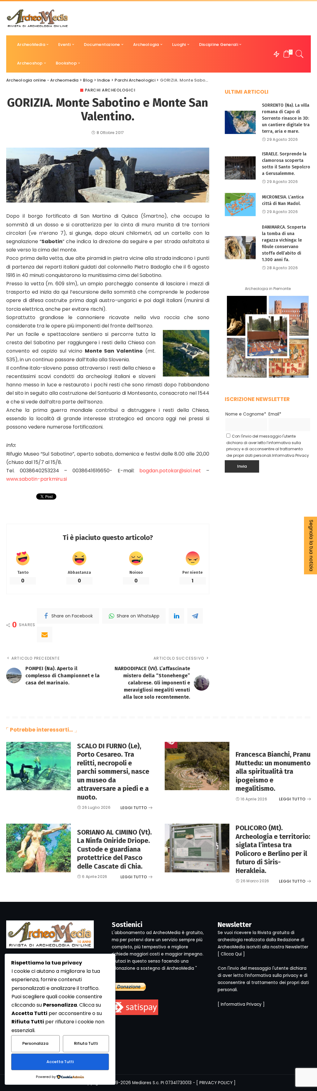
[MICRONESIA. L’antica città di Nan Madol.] (240, 204)
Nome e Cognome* (245, 414)
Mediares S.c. (145, 1083)
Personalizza (35, 1043)
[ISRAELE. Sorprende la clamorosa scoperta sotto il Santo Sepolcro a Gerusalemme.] (240, 168)
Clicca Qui (231, 954)
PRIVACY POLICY (215, 1083)
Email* (274, 414)
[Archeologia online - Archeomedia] (37, 18)
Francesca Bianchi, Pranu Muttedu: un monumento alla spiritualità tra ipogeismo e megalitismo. (273, 771)
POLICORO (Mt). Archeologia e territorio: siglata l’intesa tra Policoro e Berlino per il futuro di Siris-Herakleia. (273, 849)
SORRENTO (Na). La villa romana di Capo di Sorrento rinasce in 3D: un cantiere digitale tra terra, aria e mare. (286, 118)
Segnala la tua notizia (311, 545)
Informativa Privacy (290, 455)
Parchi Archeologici (110, 90)
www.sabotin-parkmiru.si (36, 479)
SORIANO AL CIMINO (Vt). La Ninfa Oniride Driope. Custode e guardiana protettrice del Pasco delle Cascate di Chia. (114, 849)
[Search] (300, 54)
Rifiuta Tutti (86, 1043)
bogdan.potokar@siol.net (172, 470)
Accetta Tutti (60, 1062)
